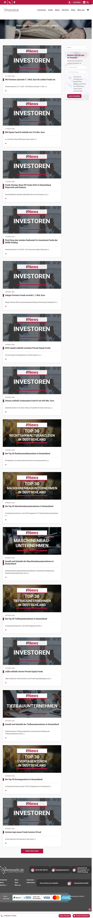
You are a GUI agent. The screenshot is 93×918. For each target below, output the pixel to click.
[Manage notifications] (89, 909)
